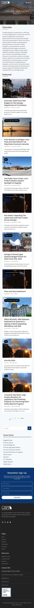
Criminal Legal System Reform (12, 120)
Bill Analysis (7, 81)
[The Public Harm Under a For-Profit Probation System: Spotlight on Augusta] (17, 166)
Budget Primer (8, 235)
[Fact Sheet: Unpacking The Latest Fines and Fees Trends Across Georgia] (17, 203)
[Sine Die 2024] (17, 348)
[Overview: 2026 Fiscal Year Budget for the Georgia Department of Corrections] (17, 88)
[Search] (29, 428)
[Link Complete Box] (17, 317)
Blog (6, 159)
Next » (22, 418)
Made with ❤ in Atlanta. (17, 605)
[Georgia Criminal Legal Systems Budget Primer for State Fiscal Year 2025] (17, 242)
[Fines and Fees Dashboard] (17, 279)
